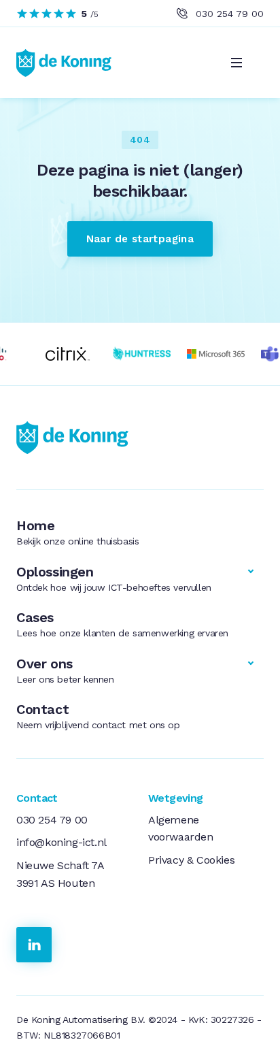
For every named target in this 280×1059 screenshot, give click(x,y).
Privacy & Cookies (191, 859)
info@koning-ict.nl (61, 842)
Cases (122, 623)
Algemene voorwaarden (180, 828)
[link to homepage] (64, 62)
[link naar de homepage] (81, 437)
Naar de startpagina (140, 239)
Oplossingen (113, 578)
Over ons (65, 670)
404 (140, 139)
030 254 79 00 (230, 13)
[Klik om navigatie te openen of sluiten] (236, 62)
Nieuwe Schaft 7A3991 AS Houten (60, 874)
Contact (98, 715)
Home (77, 532)
